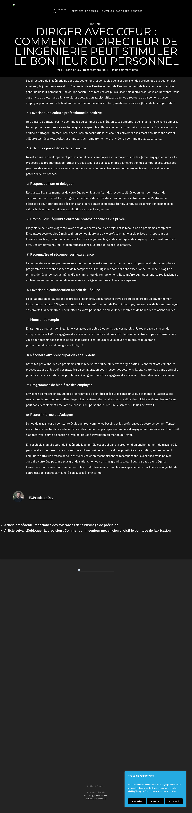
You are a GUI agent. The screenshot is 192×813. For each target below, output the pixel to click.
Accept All (174, 801)
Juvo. (105, 795)
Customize (137, 801)
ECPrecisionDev (71, 70)
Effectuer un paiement (96, 798)
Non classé (96, 24)
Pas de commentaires (124, 70)
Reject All (155, 801)
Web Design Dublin (92, 795)
